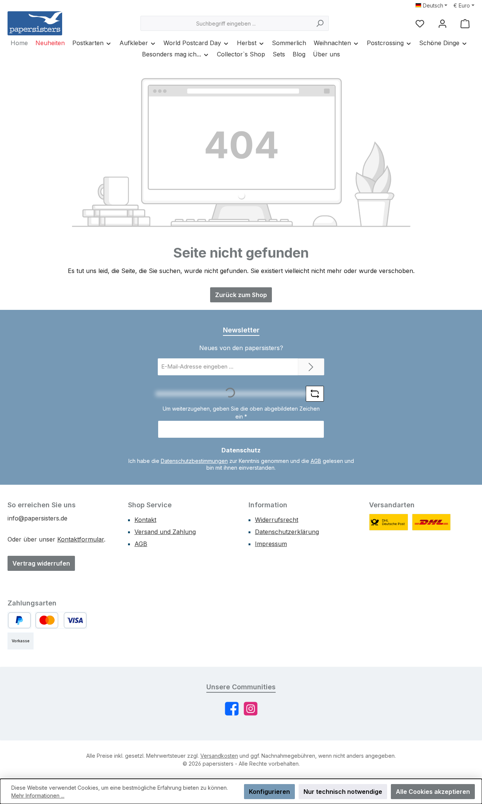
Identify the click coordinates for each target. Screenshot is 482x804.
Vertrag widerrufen (41, 563)
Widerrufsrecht (276, 519)
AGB (316, 461)
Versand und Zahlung (165, 531)
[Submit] (311, 366)
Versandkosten (219, 755)
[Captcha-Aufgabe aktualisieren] (315, 394)
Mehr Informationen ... (37, 795)
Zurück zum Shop (241, 295)
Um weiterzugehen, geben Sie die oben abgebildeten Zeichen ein (241, 412)
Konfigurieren (269, 791)
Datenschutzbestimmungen (194, 461)
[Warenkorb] (465, 23)
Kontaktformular (80, 539)
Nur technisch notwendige (343, 791)
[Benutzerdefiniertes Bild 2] (431, 522)
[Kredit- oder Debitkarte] (61, 620)
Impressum (271, 544)
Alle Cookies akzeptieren (433, 791)
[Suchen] (320, 23)
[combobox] (225, 23)
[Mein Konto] (442, 23)
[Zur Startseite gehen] (35, 23)
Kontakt (145, 519)
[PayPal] (19, 620)
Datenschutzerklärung (287, 531)
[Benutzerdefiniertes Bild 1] (388, 522)
